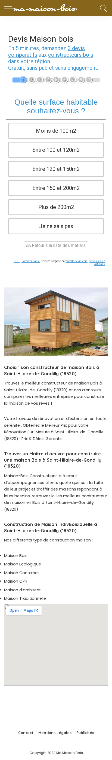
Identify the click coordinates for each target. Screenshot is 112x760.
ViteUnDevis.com (77, 261)
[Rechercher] (102, 8)
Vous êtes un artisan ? (97, 263)
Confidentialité (30, 261)
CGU (17, 261)
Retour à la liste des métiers (58, 245)
